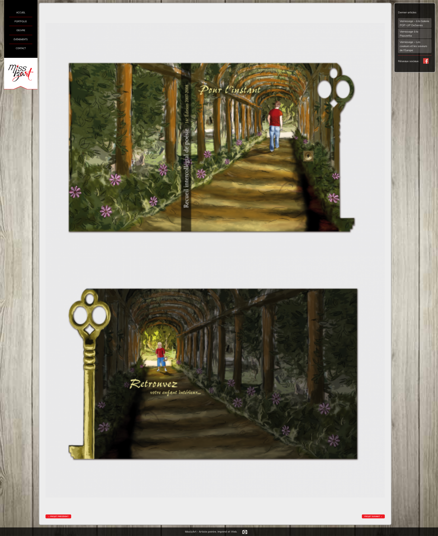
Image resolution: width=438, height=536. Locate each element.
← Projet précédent (58, 516)
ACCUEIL (20, 12)
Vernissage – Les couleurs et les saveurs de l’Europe (413, 46)
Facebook (426, 61)
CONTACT (21, 48)
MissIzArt (20, 72)
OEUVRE (20, 30)
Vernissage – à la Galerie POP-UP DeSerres (414, 23)
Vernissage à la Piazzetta (409, 33)
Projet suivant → (373, 516)
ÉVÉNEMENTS (21, 39)
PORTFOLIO (21, 21)
